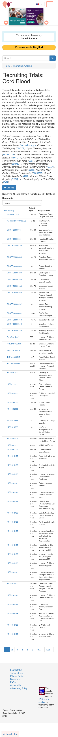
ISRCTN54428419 (14, 343)
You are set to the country (29, 37)
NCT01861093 (12, 438)
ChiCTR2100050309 (14, 313)
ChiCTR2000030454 (14, 230)
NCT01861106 (12, 445)
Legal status (16, 669)
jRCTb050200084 (13, 363)
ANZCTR (37, 172)
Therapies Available (22, 65)
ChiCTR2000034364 (14, 239)
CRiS (31, 160)
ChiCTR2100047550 (14, 279)
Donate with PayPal (29, 47)
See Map (10, 187)
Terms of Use (16, 672)
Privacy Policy (17, 676)
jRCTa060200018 (13, 357)
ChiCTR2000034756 (14, 245)
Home (8, 65)
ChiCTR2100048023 (14, 286)
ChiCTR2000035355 (14, 257)
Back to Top (11, 733)
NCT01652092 (12, 409)
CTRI (25, 176)
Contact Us (15, 685)
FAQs (13, 682)
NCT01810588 (12, 420)
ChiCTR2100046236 (14, 272)
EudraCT (16, 163)
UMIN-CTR (8, 154)
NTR (31, 169)
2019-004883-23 (13, 214)
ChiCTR (20, 148)
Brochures (15, 679)
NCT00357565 (12, 372)
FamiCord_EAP (13, 337)
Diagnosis (7, 198)
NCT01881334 (12, 449)
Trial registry (9, 210)
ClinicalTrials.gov (28, 145)
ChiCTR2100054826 (14, 330)
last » (49, 649)
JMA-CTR (16, 157)
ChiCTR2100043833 (14, 266)
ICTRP (50, 166)
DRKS (15, 179)
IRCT (5, 182)
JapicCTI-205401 (13, 350)
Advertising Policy (18, 688)
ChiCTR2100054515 (14, 324)
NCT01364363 (12, 402)
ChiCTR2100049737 (14, 304)
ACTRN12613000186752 (16, 220)
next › (40, 649)
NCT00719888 (12, 384)
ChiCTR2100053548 (14, 319)
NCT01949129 (12, 456)
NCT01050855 (12, 393)
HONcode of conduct (44, 700)
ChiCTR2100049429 (14, 292)
